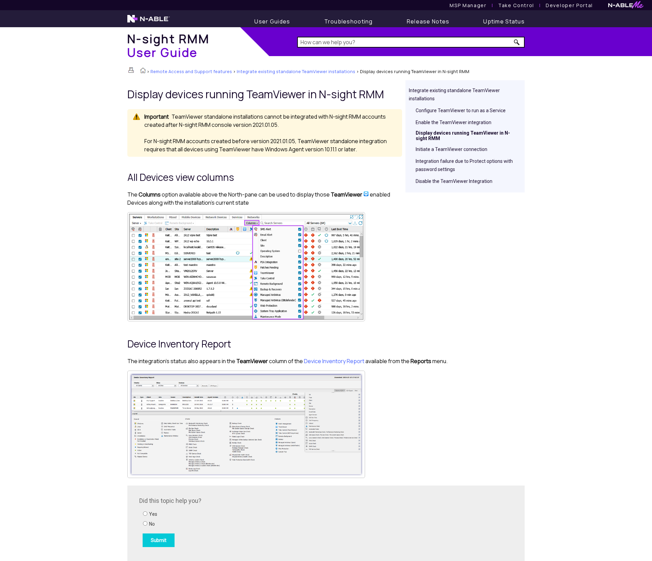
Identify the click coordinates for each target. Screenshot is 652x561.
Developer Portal (569, 5)
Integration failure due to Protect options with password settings (464, 165)
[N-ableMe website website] (626, 6)
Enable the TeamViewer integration (453, 122)
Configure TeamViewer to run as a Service (461, 110)
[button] (517, 42)
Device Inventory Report (334, 361)
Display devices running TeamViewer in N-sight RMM (463, 135)
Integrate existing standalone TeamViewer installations (296, 71)
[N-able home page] (148, 22)
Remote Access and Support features (191, 71)
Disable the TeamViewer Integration (454, 181)
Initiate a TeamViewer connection (451, 149)
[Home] (143, 71)
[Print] (131, 70)
